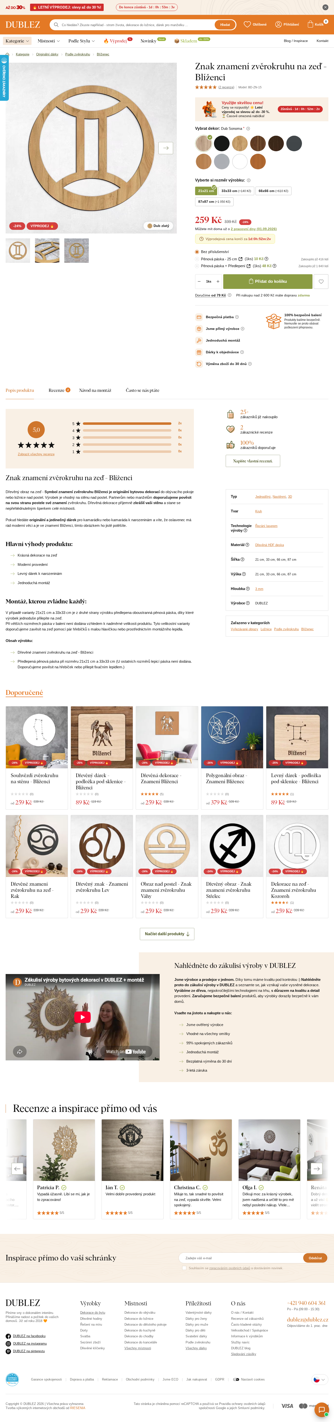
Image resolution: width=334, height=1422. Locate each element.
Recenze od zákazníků (247, 1318)
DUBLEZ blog (240, 1348)
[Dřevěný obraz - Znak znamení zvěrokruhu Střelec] (232, 846)
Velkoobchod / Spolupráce (249, 1330)
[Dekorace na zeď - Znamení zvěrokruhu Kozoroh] (297, 846)
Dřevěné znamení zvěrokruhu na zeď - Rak (32, 890)
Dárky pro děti (195, 1330)
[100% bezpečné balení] (273, 321)
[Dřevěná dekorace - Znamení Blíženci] (167, 737)
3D (290, 496)
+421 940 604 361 (306, 1303)
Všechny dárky (196, 1348)
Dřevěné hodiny (91, 1318)
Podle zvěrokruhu (286, 629)
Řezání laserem (266, 526)
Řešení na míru (91, 1324)
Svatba (85, 1336)
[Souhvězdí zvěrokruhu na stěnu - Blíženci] (37, 737)
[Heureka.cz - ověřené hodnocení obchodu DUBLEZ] (12, 1379)
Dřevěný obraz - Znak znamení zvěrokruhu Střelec (229, 890)
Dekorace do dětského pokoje (145, 1324)
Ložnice (266, 629)
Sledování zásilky (243, 1354)
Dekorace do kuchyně (139, 1330)
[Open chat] (321, 1409)
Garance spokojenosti (46, 1379)
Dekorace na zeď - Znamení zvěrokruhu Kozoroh (293, 890)
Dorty (84, 1330)
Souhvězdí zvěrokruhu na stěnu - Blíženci (34, 778)
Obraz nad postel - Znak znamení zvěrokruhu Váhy (166, 890)
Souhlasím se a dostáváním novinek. (236, 1268)
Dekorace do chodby (139, 1336)
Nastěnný (279, 496)
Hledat (225, 25)
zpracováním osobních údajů (229, 1268)
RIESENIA (77, 1408)
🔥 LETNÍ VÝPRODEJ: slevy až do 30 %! (67, 7)
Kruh (258, 511)
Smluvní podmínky (251, 1408)
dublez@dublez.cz (307, 1319)
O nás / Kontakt (242, 1312)
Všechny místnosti (137, 1348)
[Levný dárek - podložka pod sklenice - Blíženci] (297, 737)
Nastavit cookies (253, 1379)
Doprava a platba (82, 1379)
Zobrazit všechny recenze (36, 454)
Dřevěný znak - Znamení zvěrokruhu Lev (102, 887)
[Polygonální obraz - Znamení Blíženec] (232, 737)
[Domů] (7, 54)
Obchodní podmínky (140, 1379)
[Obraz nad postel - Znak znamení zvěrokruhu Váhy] (167, 846)
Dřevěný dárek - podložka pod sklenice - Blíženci (101, 781)
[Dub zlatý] (18, 250)
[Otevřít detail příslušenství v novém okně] (240, 259)
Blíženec (307, 629)
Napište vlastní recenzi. (253, 461)
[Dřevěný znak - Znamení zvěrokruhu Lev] (102, 846)
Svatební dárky (196, 1336)
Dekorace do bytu (92, 1312)
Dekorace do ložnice (138, 1318)
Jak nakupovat (196, 1379)
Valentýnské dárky (199, 1312)
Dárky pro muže (197, 1324)
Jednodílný (263, 496)
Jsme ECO (170, 1379)
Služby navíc (240, 1342)
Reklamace (110, 1379)
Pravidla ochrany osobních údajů (242, 1404)
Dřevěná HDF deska (269, 545)
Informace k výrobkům (247, 1336)
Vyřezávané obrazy (244, 629)
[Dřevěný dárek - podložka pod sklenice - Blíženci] (102, 737)
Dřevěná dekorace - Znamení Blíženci (161, 778)
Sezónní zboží (90, 1342)
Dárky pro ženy (196, 1318)
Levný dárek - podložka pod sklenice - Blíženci (296, 778)
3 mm (259, 589)
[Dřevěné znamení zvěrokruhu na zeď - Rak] (37, 846)
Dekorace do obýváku (139, 1312)
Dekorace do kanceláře (140, 1342)
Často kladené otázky (246, 1324)
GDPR (219, 1379)
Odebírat (315, 1258)
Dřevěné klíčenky (92, 1348)
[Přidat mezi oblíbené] (321, 281)
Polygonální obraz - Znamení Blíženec (226, 778)
